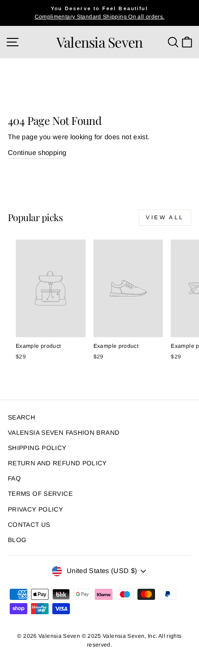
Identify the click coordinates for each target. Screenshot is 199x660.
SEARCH (21, 417)
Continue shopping (37, 152)
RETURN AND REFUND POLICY (57, 463)
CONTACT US (29, 524)
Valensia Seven (99, 42)
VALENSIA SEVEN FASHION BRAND (63, 432)
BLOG (17, 540)
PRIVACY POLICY (35, 509)
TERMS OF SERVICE (40, 493)
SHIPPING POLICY (37, 447)
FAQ (14, 478)
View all (165, 217)
